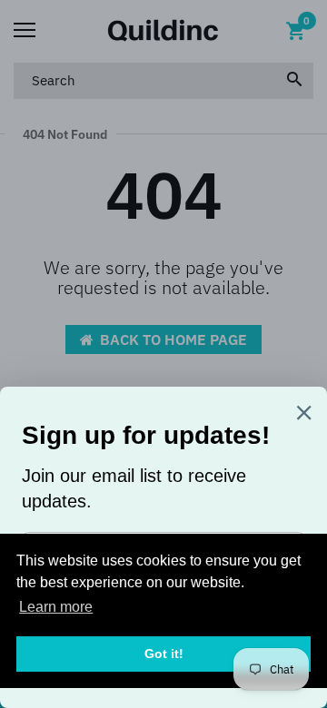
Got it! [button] (163, 653)
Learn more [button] (56, 607)
